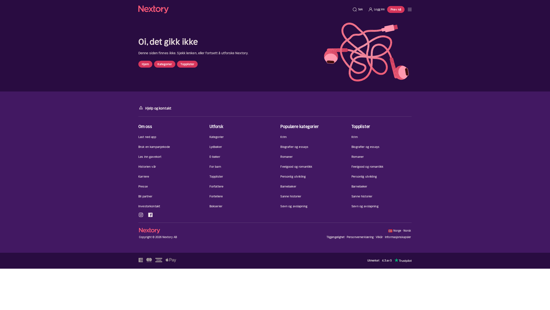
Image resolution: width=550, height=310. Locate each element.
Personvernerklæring (360, 237)
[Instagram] (141, 214)
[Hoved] (410, 9)
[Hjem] (244, 9)
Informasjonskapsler (398, 237)
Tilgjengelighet (336, 237)
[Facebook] (150, 214)
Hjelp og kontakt (158, 108)
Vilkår (379, 237)
